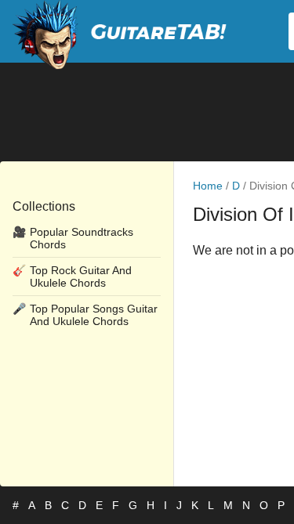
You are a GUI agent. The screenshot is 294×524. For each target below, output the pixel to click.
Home (208, 185)
